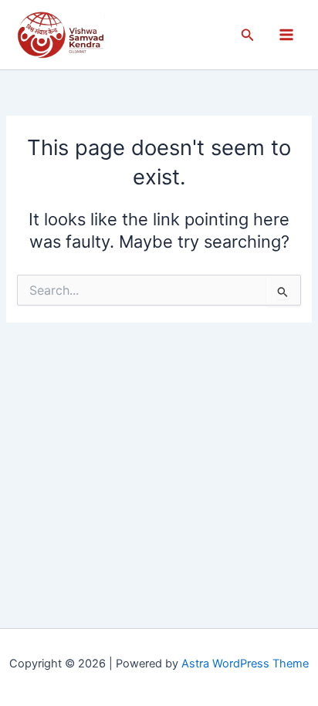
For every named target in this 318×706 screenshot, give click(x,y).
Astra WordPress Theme (245, 664)
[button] (248, 35)
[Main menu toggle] (286, 35)
